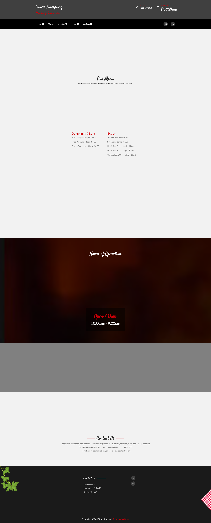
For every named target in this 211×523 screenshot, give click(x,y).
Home (38, 24)
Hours (73, 24)
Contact (86, 24)
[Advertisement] (105, 52)
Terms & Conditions (121, 519)
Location (61, 24)
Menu (50, 24)
